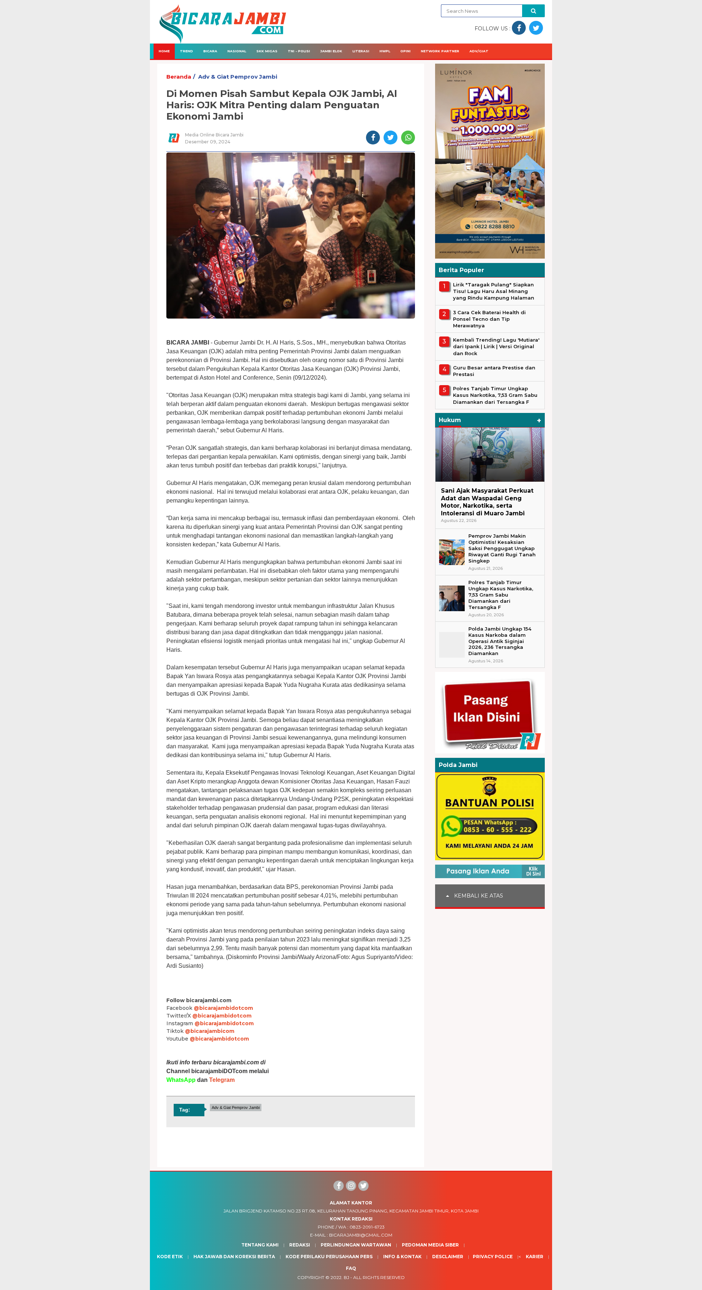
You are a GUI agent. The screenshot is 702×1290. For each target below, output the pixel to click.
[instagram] (351, 1186)
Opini (405, 51)
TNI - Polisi (299, 51)
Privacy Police (493, 1256)
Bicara (210, 51)
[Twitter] (363, 1186)
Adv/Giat (478, 51)
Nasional (236, 51)
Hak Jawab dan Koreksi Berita (234, 1256)
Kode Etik (170, 1256)
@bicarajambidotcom (223, 1008)
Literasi (360, 51)
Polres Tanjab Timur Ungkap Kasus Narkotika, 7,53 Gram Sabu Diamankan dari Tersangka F (495, 395)
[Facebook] (338, 1186)
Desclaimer (447, 1256)
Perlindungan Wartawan (356, 1245)
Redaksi (299, 1245)
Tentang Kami (260, 1245)
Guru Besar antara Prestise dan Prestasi (494, 371)
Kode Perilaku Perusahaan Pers (329, 1256)
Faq (351, 1268)
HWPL (385, 51)
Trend (186, 51)
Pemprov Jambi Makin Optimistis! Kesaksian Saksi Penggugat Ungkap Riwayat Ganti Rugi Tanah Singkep (502, 548)
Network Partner (440, 51)
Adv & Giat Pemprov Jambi (237, 76)
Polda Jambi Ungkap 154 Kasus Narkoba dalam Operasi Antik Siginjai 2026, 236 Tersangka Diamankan (499, 641)
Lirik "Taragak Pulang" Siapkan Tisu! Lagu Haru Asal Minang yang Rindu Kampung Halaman (493, 291)
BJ (346, 1277)
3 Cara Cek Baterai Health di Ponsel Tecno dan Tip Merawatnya (489, 318)
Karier (534, 1256)
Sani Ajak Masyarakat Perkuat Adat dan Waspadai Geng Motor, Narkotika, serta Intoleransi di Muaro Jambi (487, 502)
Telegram (222, 1080)
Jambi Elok (331, 51)
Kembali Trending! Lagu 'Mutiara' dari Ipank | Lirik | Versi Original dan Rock (496, 346)
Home (164, 51)
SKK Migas (267, 51)
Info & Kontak (402, 1256)
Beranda (178, 76)
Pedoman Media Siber (430, 1245)
